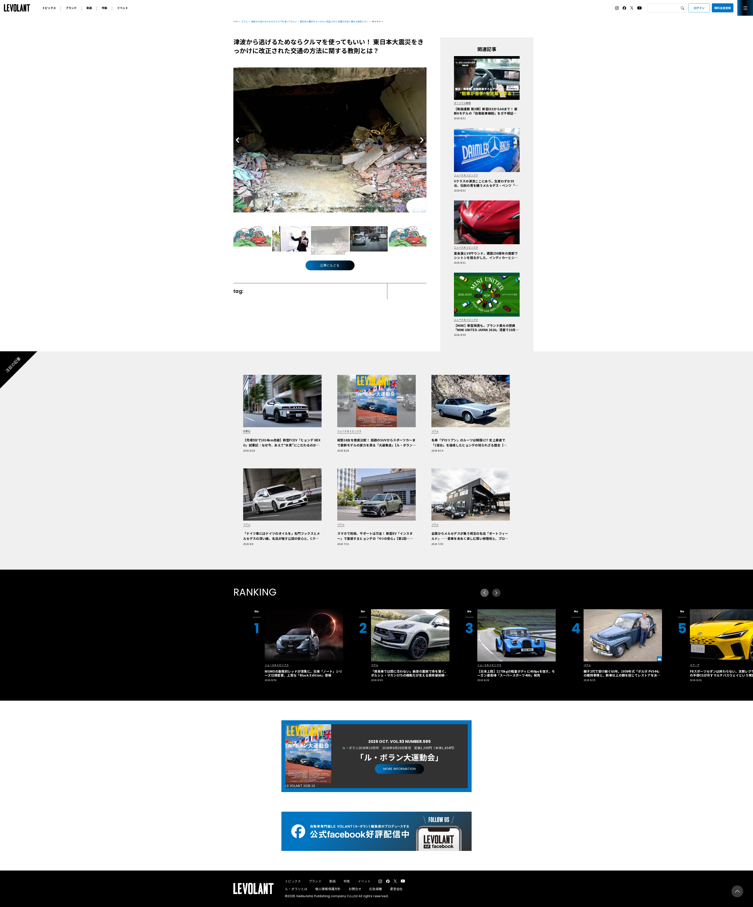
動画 (89, 8)
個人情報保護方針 (328, 888)
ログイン (699, 8)
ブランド (71, 8)
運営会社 (396, 888)
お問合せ (355, 888)
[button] (496, 593)
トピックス (49, 8)
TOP (235, 21)
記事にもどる (330, 265)
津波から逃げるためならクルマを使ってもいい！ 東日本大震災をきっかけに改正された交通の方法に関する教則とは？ (310, 21)
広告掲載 (375, 888)
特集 (104, 8)
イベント (122, 8)
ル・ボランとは (296, 888)
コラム (244, 21)
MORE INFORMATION (399, 769)
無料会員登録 (722, 8)
